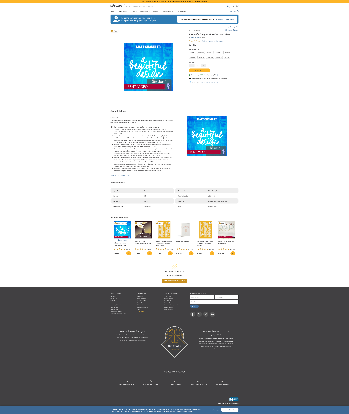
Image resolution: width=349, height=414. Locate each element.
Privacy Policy (115, 307)
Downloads (167, 303)
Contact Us (114, 298)
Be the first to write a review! (174, 281)
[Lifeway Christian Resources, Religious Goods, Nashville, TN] (233, 399)
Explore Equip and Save (224, 19)
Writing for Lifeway (116, 311)
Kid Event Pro (168, 300)
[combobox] (177, 6)
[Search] (227, 6)
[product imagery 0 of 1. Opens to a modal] (148, 67)
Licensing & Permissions (117, 305)
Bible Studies (123, 11)
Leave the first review (216, 41)
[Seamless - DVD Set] (184, 229)
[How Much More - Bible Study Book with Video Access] (205, 229)
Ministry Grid (167, 296)
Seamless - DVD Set (182, 241)
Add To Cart (201, 70)
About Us (113, 296)
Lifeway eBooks (168, 307)
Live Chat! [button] (140, 311)
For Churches (181, 11)
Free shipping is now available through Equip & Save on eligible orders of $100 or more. (174, 1)
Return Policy (141, 303)
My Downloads (141, 298)
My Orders (140, 296)
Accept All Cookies (229, 410)
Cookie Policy (150, 411)
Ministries (155, 11)
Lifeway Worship (168, 298)
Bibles (112, 11)
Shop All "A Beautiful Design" (121, 175)
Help (138, 309)
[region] (174, 410)
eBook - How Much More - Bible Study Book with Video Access (164, 243)
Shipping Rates (141, 300)
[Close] (346, 410)
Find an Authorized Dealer (118, 314)
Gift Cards (140, 305)
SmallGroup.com (168, 309)
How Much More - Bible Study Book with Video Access (205, 243)
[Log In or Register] (233, 6)
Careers (113, 300)
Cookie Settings (213, 410)
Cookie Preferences (142, 307)
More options (123, 240)
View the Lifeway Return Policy (209, 82)
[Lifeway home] (116, 6)
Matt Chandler (195, 37)
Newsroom (114, 303)
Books (133, 11)
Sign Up (194, 306)
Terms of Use (114, 309)
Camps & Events (168, 11)
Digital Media (144, 11)
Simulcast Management (171, 305)
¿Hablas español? (233, 27)
